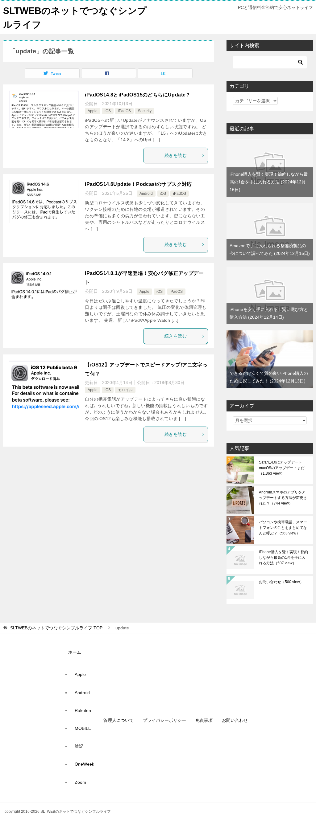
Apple (93, 111)
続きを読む (175, 155)
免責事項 (204, 720)
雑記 (79, 746)
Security (145, 111)
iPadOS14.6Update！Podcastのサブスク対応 (138, 184)
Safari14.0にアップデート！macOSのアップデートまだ (282, 468)
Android (146, 193)
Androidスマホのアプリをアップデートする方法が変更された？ (283, 497)
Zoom (80, 782)
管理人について (118, 720)
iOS (108, 111)
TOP (56, 627)
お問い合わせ (281, 582)
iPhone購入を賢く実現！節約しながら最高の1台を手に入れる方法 (269, 182)
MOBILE (83, 728)
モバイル (125, 390)
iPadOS (124, 111)
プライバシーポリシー (164, 720)
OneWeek (84, 764)
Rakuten (83, 710)
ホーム (74, 652)
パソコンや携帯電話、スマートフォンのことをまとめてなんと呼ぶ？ (283, 527)
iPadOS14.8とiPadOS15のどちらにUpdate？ (137, 94)
